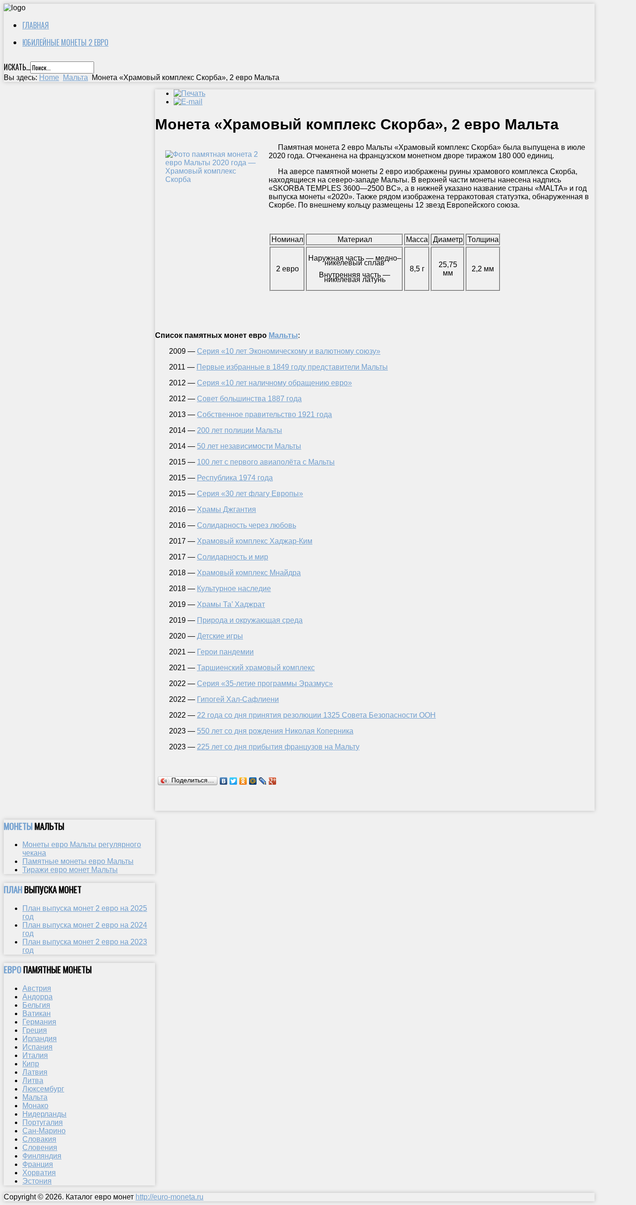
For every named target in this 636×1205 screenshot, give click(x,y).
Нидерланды (44, 1114)
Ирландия (39, 1039)
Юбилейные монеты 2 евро (65, 42)
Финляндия (41, 1156)
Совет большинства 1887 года (249, 399)
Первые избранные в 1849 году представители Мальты (292, 367)
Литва (32, 1080)
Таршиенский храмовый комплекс (256, 668)
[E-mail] (188, 102)
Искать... (17, 67)
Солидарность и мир (232, 557)
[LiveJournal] (263, 781)
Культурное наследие (234, 588)
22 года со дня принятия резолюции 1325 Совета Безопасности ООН (316, 715)
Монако (35, 1106)
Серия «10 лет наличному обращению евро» (274, 383)
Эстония (37, 1181)
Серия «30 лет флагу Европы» (250, 494)
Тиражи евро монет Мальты (70, 870)
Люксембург (43, 1089)
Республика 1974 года (235, 478)
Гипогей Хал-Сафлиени (238, 699)
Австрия (36, 988)
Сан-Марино (44, 1131)
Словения (39, 1147)
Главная (35, 25)
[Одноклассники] (243, 781)
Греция (34, 1030)
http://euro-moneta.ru (169, 1197)
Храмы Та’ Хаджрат (231, 604)
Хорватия (39, 1173)
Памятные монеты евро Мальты (78, 861)
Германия (39, 1022)
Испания (37, 1047)
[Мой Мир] (253, 781)
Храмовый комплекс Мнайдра (249, 573)
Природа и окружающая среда (250, 620)
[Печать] (189, 93)
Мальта (75, 77)
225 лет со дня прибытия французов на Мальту (278, 747)
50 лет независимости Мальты (249, 446)
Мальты (283, 335)
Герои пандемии (225, 652)
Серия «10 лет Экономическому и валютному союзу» (288, 351)
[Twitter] (233, 781)
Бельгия (36, 1005)
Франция (37, 1164)
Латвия (34, 1072)
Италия (35, 1055)
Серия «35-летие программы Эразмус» (265, 683)
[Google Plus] (272, 781)
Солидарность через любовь (246, 525)
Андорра (37, 997)
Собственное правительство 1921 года (264, 414)
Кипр (30, 1064)
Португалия (42, 1122)
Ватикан (36, 1013)
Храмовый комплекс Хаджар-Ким (254, 541)
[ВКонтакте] (224, 781)
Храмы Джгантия (226, 509)
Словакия (39, 1139)
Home (49, 77)
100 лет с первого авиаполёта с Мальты (266, 462)
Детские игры (220, 636)
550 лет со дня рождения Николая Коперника (275, 731)
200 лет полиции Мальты (239, 430)
